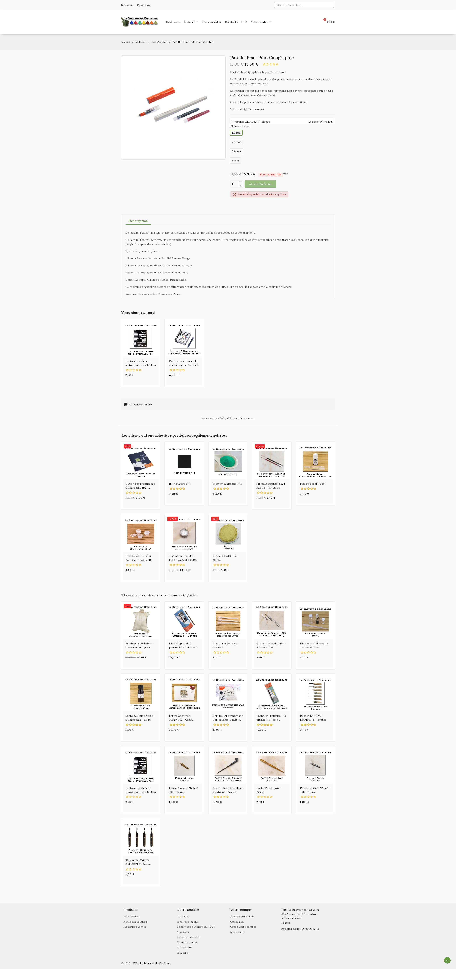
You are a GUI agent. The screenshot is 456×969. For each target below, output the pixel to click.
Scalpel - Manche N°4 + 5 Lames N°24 (271, 645)
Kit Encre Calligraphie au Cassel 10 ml (314, 645)
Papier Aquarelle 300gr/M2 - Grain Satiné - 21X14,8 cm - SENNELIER (182, 718)
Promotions (131, 916)
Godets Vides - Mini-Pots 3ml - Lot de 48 (138, 558)
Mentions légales (188, 921)
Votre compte (241, 910)
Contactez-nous (187, 942)
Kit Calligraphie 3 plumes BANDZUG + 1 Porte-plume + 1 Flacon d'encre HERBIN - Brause (184, 645)
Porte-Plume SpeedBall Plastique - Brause (228, 790)
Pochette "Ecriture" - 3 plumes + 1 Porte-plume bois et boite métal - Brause (271, 718)
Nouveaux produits (135, 921)
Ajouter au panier (260, 184)
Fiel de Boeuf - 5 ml (312, 483)
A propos (183, 932)
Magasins (183, 952)
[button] (143, 5)
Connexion (237, 921)
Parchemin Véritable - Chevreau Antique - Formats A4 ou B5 (139, 645)
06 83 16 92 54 (310, 928)
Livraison (183, 916)
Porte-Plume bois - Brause (268, 790)
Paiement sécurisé (188, 937)
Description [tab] (138, 221)
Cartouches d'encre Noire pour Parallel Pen (140, 363)
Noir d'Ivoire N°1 (180, 483)
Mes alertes (237, 932)
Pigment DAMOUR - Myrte (226, 558)
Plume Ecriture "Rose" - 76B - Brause (315, 790)
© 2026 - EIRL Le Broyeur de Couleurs (146, 963)
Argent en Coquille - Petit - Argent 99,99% (183, 558)
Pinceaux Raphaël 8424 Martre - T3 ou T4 (270, 485)
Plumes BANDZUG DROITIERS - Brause (313, 717)
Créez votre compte (243, 926)
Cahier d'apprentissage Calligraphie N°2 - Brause (140, 486)
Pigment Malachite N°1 (227, 483)
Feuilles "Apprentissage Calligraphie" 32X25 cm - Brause (228, 718)
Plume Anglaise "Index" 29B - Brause (183, 790)
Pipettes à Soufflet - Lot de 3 (226, 645)
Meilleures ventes (134, 926)
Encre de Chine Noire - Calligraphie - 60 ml (140, 717)
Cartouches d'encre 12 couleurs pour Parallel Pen (183, 363)
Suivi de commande (242, 916)
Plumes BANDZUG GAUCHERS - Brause (138, 862)
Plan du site (184, 947)
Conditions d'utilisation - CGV (196, 926)
